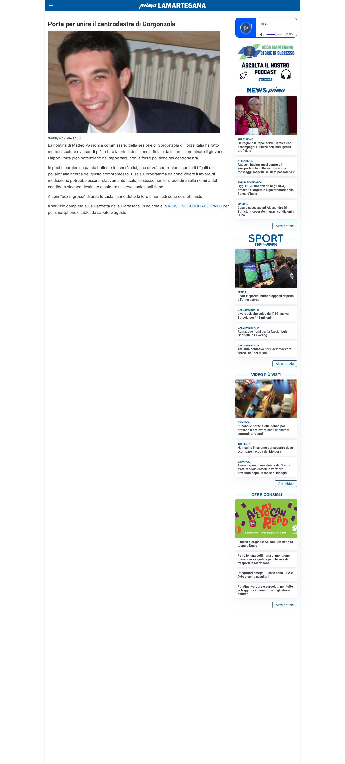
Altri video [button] (286, 484)
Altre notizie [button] (285, 226)
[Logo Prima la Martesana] (172, 6)
